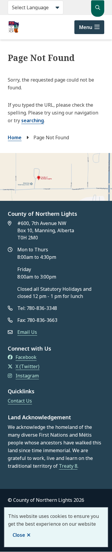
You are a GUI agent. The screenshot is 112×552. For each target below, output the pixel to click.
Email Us (27, 332)
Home (15, 137)
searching (32, 120)
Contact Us (20, 400)
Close (19, 535)
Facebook (26, 357)
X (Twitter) (27, 366)
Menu (85, 27)
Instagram (27, 375)
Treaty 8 (68, 466)
